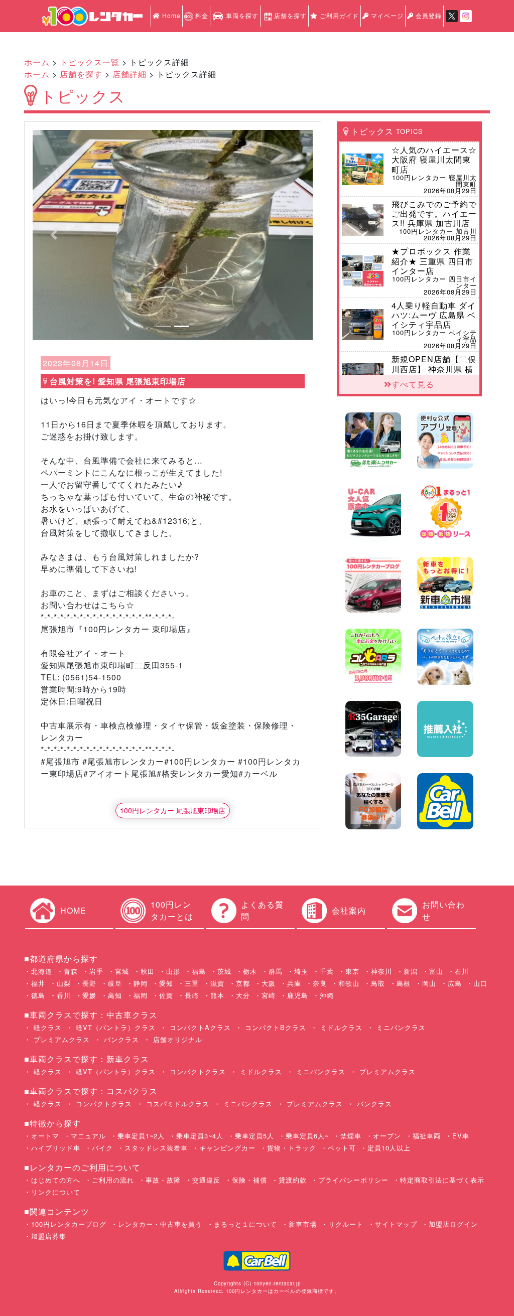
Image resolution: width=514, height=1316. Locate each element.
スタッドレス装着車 (156, 1147)
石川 (462, 971)
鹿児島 (297, 995)
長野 (89, 983)
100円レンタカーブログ (68, 1224)
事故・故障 (163, 1180)
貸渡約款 (293, 1180)
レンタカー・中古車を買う (160, 1224)
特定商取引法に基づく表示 (442, 1180)
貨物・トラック (291, 1147)
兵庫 (294, 983)
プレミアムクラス (60, 1039)
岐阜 (115, 983)
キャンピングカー (227, 1147)
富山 (436, 971)
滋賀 (217, 983)
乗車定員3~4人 (199, 1135)
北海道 (41, 971)
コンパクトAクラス (199, 1027)
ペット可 (342, 1147)
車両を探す (241, 15)
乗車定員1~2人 (141, 1135)
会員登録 (428, 15)
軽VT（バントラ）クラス (114, 1027)
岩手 (96, 971)
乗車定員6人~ (307, 1135)
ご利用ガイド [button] (338, 15)
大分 (243, 995)
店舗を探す (290, 15)
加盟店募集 (48, 1236)
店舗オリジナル (176, 1039)
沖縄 (327, 995)
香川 (64, 995)
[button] (54, 235)
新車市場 (303, 1224)
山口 (480, 983)
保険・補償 (249, 1180)
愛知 (166, 983)
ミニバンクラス (400, 1027)
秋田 (148, 971)
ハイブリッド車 (55, 1147)
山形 (173, 971)
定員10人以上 (389, 1147)
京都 (243, 983)
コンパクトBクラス (274, 1027)
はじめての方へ (55, 1180)
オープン (387, 1135)
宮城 (122, 971)
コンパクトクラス (196, 1071)
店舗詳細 (129, 74)
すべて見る (413, 384)
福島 (199, 971)
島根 (404, 983)
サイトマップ (396, 1224)
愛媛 (89, 995)
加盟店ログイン (453, 1224)
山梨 (64, 983)
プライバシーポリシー (353, 1180)
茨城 (224, 971)
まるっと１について (245, 1224)
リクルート (345, 1224)
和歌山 (348, 983)
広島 (455, 983)
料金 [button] (200, 15)
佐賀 (166, 995)
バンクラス (120, 1039)
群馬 (276, 971)
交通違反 (206, 1180)
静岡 (141, 983)
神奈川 (381, 971)
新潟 (411, 971)
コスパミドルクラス (176, 1103)
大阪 (269, 983)
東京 (352, 971)
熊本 (217, 995)
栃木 (250, 971)
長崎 (192, 995)
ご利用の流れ (113, 1180)
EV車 (460, 1135)
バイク (102, 1147)
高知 (115, 995)
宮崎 (269, 995)
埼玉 (301, 971)
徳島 (38, 995)
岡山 (429, 983)
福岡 (141, 995)
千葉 (327, 971)
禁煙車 (350, 1135)
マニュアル (88, 1135)
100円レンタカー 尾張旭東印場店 (172, 810)
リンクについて (55, 1192)
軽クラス (46, 1027)
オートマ (45, 1135)
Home (170, 15)
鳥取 (378, 983)
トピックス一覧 (89, 62)
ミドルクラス (340, 1027)
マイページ (386, 15)
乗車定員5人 (254, 1135)
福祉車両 (427, 1135)
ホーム (37, 62)
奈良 (320, 983)
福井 (38, 983)
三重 (192, 983)
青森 (71, 971)
